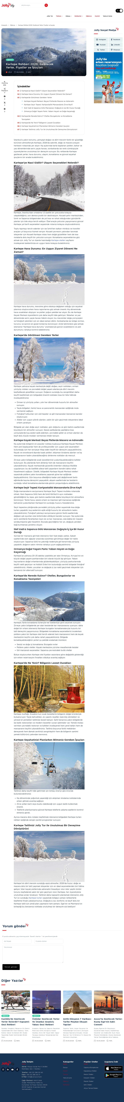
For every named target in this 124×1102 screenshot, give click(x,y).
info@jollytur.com (35, 1077)
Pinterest (116, 50)
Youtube (103, 44)
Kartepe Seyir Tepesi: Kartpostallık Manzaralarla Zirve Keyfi (48, 105)
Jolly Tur (50, 16)
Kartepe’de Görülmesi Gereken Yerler (37, 97)
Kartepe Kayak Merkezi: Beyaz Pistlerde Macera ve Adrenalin (49, 101)
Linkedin (117, 44)
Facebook (116, 39)
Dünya (68, 16)
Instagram (102, 39)
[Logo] (8, 5)
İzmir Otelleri (88, 1085)
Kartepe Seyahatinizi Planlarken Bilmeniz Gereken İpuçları (46, 126)
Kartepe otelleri (58, 240)
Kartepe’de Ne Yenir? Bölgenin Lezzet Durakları (41, 123)
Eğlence (89, 16)
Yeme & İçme (107, 16)
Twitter (102, 50)
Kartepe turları (35, 898)
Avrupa (67, 1016)
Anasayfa (4, 25)
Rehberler (78, 16)
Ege (96, 1016)
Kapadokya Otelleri (90, 1071)
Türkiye (58, 16)
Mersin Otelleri (88, 1074)
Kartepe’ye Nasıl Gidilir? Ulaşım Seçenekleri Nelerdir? (43, 91)
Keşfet (97, 16)
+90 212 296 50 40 (36, 1072)
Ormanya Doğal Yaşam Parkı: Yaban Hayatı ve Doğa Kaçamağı (49, 111)
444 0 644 (38, 1080)
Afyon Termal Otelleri (91, 1088)
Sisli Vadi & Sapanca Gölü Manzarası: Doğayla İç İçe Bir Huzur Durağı (52, 108)
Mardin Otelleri (88, 1081)
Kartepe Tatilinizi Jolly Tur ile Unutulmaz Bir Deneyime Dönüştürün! (49, 129)
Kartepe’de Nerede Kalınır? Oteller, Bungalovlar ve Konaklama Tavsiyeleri (47, 117)
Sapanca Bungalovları (91, 1067)
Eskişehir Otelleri (89, 1078)
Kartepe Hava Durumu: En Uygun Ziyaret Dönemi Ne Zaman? (47, 94)
